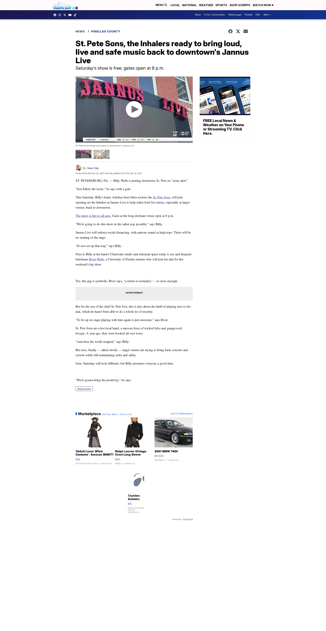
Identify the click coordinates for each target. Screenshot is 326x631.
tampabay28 (65, 15)
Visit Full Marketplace (181, 414)
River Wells (96, 259)
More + (267, 14)
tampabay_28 (61, 15)
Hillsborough (234, 14)
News (198, 14)
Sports (221, 5)
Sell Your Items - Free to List (117, 414)
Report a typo (84, 388)
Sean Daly (93, 168)
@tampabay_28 (76, 15)
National (189, 5)
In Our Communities (214, 14)
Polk (258, 14)
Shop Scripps (240, 5)
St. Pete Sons (161, 197)
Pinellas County (105, 31)
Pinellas (248, 14)
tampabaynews (55, 15)
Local (175, 5)
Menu (160, 5)
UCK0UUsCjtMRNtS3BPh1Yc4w (70, 15)
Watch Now (262, 5)
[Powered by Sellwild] (188, 519)
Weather (206, 5)
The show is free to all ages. (93, 216)
